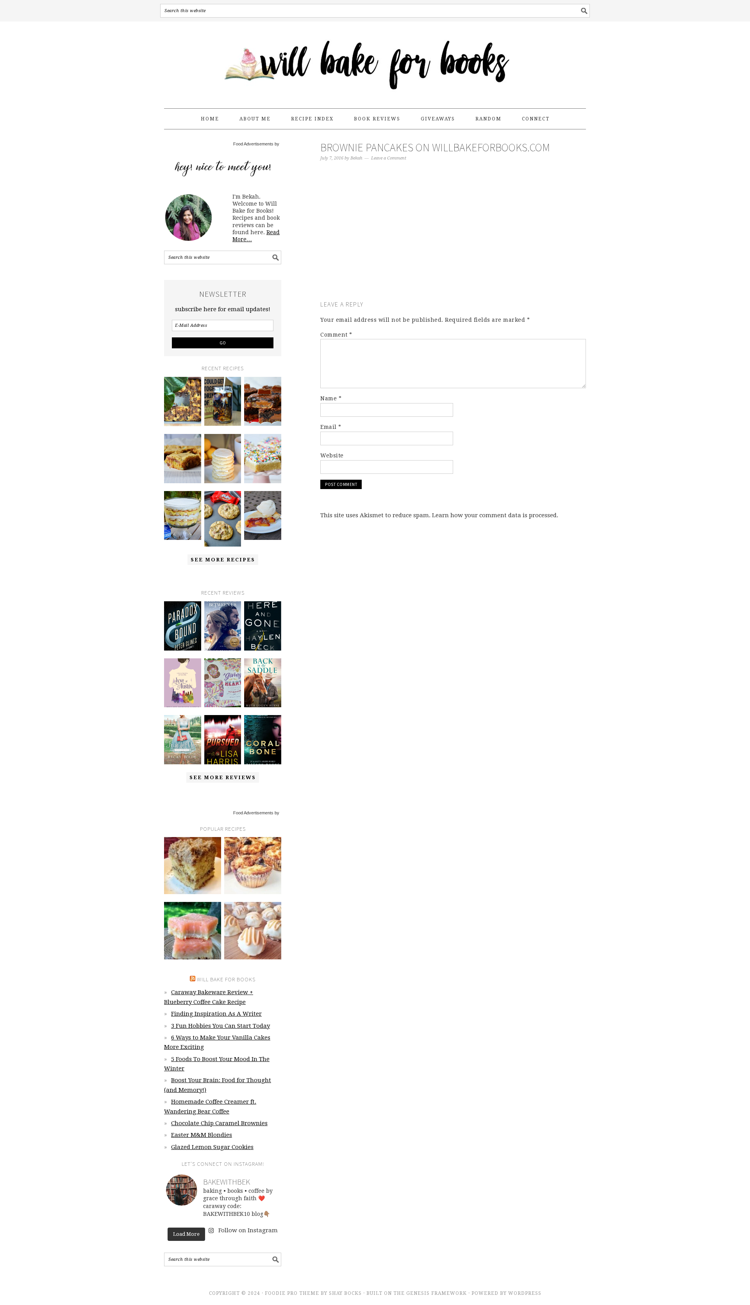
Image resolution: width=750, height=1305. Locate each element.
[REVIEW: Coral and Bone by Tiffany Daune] (262, 739)
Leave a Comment (388, 158)
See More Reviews (222, 777)
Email (330, 427)
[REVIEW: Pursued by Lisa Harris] (222, 739)
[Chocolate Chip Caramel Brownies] (262, 401)
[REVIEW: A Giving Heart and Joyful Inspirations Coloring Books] (222, 683)
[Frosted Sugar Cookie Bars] (262, 458)
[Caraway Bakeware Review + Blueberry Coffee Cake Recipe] (182, 401)
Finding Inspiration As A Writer (216, 1013)
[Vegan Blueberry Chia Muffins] (252, 865)
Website (332, 455)
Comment (336, 335)
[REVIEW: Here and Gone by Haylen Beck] (262, 626)
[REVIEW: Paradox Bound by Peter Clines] (182, 626)
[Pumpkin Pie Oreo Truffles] (252, 930)
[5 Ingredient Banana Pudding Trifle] (182, 515)
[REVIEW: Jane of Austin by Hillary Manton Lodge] (182, 683)
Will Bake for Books (375, 61)
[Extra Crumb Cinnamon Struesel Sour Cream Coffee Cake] (192, 865)
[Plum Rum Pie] (262, 515)
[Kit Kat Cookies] (222, 519)
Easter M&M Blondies (201, 1134)
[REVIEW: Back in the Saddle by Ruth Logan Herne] (262, 683)
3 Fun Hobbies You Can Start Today (220, 1025)
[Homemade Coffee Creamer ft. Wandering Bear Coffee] (222, 401)
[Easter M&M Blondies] (182, 458)
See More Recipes (223, 560)
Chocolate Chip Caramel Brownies (219, 1123)
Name (330, 398)
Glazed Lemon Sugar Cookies (212, 1147)
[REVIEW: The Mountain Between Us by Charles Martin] (222, 626)
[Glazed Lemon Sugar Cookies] (222, 458)
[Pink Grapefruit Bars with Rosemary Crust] (192, 930)
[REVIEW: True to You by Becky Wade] (182, 739)
